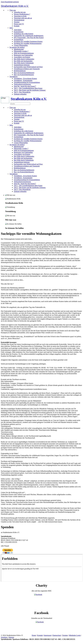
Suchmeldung (18, 39)
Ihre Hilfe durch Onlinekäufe (24, 63)
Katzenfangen (18, 32)
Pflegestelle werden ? (21, 51)
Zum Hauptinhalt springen (10, 2)
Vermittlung (14, 76)
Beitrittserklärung (20, 71)
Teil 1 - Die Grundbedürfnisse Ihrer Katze (28, 88)
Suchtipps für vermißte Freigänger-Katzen (28, 41)
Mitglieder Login (75, 635)
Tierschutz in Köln (20, 16)
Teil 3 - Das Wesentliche (22, 92)
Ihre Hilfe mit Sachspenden (23, 61)
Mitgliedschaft (19, 49)
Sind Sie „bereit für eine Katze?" (25, 86)
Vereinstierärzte (19, 20)
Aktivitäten (17, 30)
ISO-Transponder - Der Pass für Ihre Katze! (29, 37)
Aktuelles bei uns (20, 12)
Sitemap (11, 637)
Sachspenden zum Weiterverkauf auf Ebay (28, 67)
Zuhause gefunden (20, 94)
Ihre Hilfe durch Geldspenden (24, 59)
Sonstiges (4, 637)
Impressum (47, 635)
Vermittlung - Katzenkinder (23, 80)
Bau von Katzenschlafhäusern (24, 73)
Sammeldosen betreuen (22, 65)
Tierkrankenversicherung (22, 84)
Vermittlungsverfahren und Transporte (27, 69)
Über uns (13, 10)
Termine (16, 22)
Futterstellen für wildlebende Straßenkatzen (28, 36)
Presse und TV (19, 24)
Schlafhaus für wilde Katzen (23, 34)
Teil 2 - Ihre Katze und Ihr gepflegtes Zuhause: (30, 90)
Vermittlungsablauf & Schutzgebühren (27, 82)
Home (34, 635)
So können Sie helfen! (17, 47)
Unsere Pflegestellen (21, 45)
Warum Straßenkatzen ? (22, 14)
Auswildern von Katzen (22, 57)
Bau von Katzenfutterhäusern (24, 75)
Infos (11, 28)
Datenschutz (57, 635)
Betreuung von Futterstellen (23, 55)
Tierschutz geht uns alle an (23, 18)
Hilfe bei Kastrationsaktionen (24, 53)
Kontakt (16, 26)
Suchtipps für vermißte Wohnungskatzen (28, 43)
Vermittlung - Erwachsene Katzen (25, 78)
